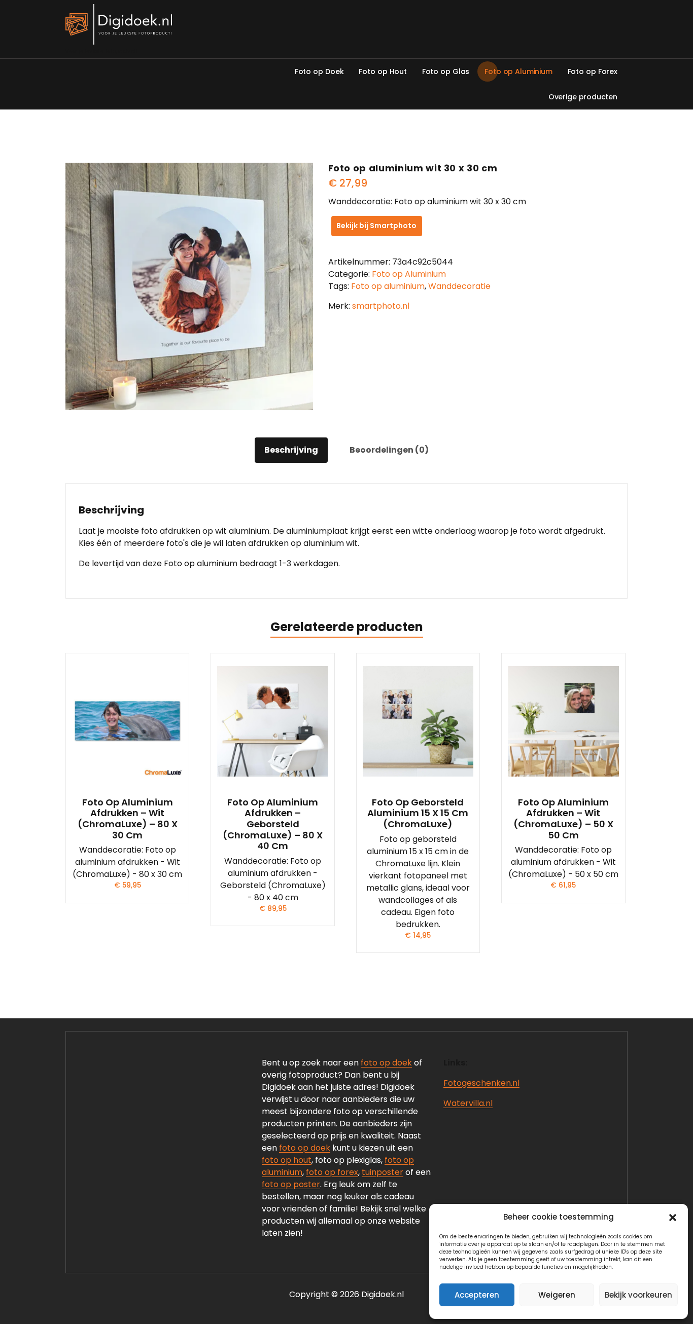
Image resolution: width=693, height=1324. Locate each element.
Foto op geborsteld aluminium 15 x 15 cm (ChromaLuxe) (417, 813)
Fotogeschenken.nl (481, 1083)
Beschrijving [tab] (291, 450)
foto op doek (386, 1063)
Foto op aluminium (388, 286)
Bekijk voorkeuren (638, 1295)
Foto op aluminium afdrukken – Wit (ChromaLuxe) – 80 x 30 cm (128, 818)
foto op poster (291, 1184)
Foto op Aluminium (409, 274)
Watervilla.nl (468, 1103)
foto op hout (286, 1160)
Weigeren (556, 1295)
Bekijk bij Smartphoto (376, 225)
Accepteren (477, 1295)
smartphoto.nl (380, 306)
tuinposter (382, 1172)
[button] (673, 1217)
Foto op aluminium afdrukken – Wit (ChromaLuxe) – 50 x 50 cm (563, 818)
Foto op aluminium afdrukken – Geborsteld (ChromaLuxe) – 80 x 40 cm (273, 824)
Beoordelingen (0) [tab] (389, 450)
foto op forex (332, 1172)
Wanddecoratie (459, 286)
